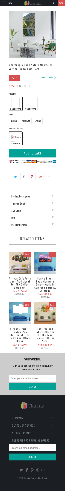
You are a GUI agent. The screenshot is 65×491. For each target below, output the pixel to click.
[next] (53, 35)
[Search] (54, 3)
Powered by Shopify (39, 478)
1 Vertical (30, 109)
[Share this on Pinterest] (32, 176)
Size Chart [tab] (16, 210)
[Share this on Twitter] (15, 176)
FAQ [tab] (13, 218)
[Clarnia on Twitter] (21, 470)
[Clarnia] (32, 3)
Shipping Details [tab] (19, 203)
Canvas (16, 143)
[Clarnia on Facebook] (26, 470)
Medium (26, 121)
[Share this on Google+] (40, 176)
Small (14, 121)
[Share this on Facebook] (23, 176)
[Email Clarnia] (43, 470)
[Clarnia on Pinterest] (32, 470)
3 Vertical (15, 109)
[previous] (12, 35)
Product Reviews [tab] (19, 225)
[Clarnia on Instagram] (37, 470)
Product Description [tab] (20, 196)
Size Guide (47, 77)
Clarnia (27, 478)
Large (38, 121)
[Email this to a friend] (48, 176)
